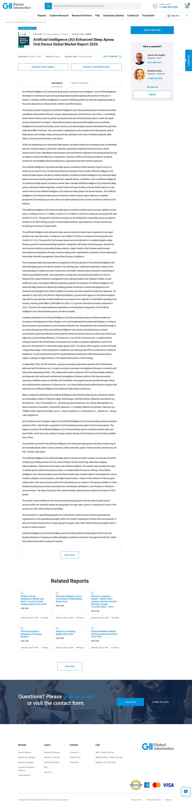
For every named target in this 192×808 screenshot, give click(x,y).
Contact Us (133, 15)
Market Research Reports (23, 22)
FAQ (97, 15)
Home (7, 22)
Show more (69, 554)
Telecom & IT (41, 22)
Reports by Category (26, 757)
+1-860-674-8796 (154, 78)
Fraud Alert (148, 15)
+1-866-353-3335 (168, 7)
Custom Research (59, 15)
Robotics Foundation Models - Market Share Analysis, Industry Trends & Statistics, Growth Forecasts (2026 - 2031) (104, 601)
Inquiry (152, 95)
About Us (48, 772)
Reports (42, 15)
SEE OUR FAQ (152, 87)
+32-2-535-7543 (154, 62)
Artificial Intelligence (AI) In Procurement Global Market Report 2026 (69, 599)
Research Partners (82, 15)
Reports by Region (25, 762)
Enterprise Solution (113, 15)
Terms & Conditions (153, 800)
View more (70, 666)
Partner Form (75, 757)
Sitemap (168, 800)
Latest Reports (24, 775)
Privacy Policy (136, 800)
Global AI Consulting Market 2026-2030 (65, 632)
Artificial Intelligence (27, 28)
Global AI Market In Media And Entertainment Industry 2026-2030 (104, 634)
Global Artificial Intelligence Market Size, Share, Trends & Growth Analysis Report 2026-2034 (33, 600)
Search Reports (24, 752)
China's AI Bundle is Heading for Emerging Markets (31, 634)
